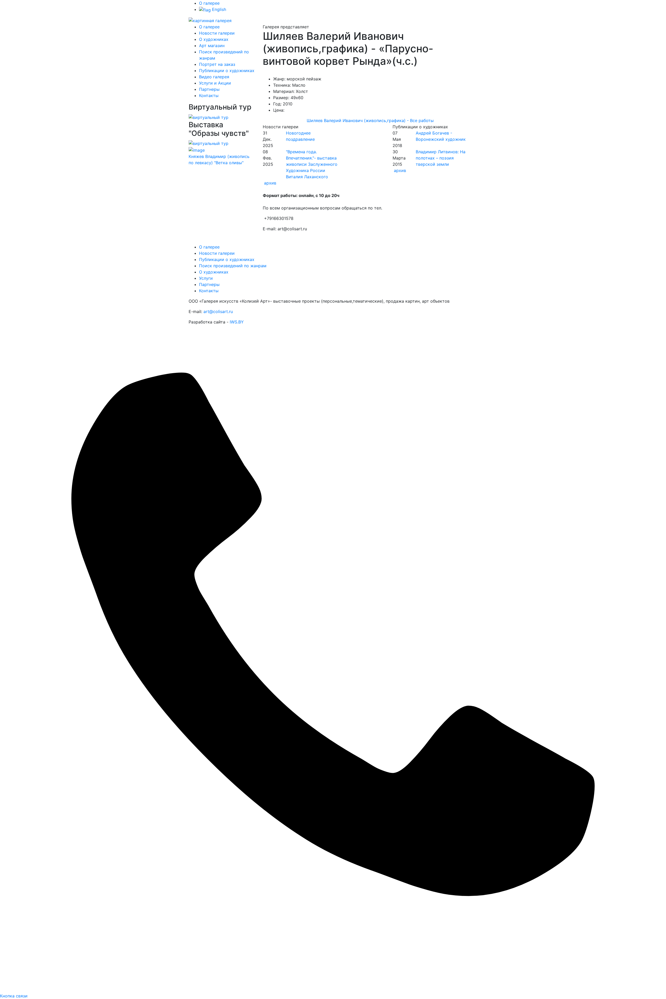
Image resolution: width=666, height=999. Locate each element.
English (218, 9)
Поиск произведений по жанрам (232, 265)
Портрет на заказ (217, 64)
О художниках (213, 39)
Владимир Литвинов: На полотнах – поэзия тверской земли (440, 158)
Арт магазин (212, 45)
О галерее (209, 3)
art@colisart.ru (218, 311)
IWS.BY (237, 321)
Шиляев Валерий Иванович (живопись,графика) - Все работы (370, 120)
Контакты (209, 95)
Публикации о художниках (226, 70)
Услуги (206, 278)
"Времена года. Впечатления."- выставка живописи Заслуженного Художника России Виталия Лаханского (311, 164)
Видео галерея (214, 76)
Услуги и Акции (215, 83)
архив (270, 183)
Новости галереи (217, 33)
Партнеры (209, 89)
